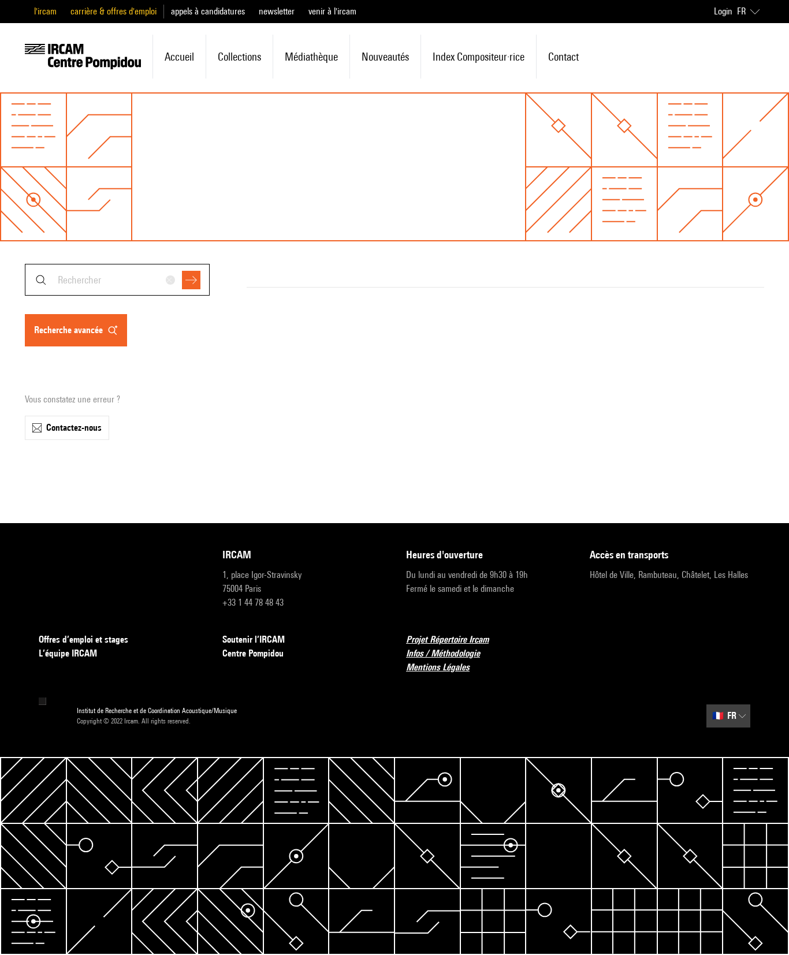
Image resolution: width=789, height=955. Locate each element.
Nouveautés (385, 56)
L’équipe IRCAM (68, 653)
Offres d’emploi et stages (83, 639)
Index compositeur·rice (478, 56)
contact (563, 56)
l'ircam (45, 11)
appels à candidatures (208, 11)
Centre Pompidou (253, 653)
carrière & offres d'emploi (113, 11)
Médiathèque (311, 56)
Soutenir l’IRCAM (253, 639)
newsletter (277, 11)
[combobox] (117, 280)
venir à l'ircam (332, 11)
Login (723, 11)
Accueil (179, 56)
